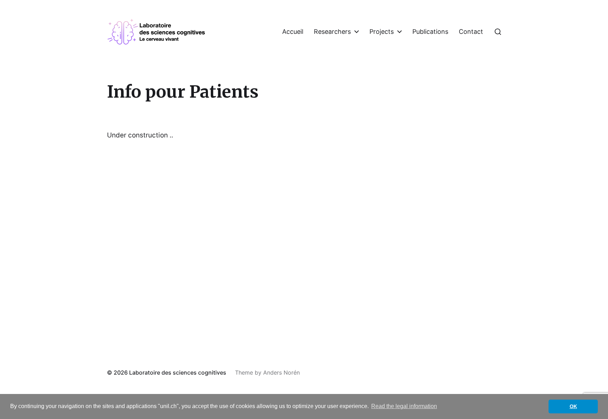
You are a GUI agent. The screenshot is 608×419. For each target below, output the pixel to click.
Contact (471, 32)
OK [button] (573, 406)
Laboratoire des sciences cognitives (177, 372)
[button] (498, 32)
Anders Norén (281, 372)
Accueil (292, 32)
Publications (430, 32)
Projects (381, 32)
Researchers (332, 32)
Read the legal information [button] (404, 406)
